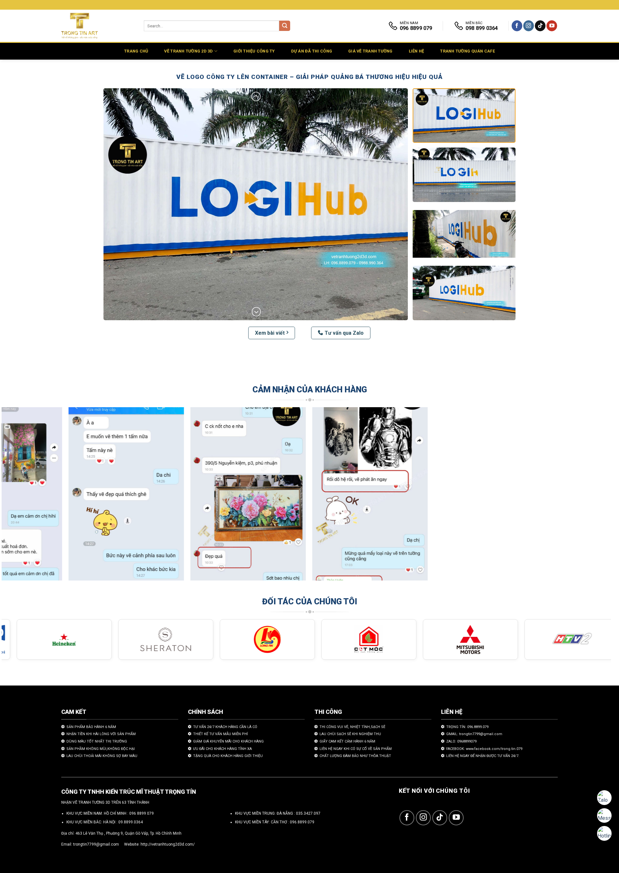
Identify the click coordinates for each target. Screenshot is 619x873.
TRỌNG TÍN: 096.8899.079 (467, 727)
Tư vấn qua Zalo (344, 333)
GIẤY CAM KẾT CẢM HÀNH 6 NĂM (347, 741)
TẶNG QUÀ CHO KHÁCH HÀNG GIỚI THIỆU (228, 756)
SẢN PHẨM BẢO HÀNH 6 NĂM (91, 727)
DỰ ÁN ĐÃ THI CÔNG (311, 51)
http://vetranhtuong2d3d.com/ (168, 844)
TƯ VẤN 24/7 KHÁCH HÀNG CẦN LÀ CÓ (225, 727)
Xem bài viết (270, 333)
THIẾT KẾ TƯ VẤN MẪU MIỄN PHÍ (220, 734)
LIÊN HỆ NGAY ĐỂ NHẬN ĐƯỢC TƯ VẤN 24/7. (482, 756)
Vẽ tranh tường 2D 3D (188, 51)
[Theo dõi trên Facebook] (517, 25)
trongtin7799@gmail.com (96, 844)
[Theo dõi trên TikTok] (540, 25)
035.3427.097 (308, 813)
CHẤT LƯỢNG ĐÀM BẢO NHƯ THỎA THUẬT (355, 756)
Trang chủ (136, 51)
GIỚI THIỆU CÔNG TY (254, 51)
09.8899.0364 (130, 822)
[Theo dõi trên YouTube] (551, 25)
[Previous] (22, 497)
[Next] (590, 497)
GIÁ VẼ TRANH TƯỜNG (370, 51)
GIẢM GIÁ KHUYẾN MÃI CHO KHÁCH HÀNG (228, 741)
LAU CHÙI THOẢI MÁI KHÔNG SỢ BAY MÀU (101, 756)
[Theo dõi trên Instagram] (528, 25)
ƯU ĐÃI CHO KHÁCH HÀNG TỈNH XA (222, 749)
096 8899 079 (141, 813)
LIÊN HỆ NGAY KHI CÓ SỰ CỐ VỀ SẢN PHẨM (355, 749)
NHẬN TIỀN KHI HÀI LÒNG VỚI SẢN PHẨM (101, 734)
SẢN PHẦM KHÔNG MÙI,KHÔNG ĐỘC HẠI (100, 749)
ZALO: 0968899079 (461, 741)
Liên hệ (416, 51)
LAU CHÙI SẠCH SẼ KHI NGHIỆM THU (350, 734)
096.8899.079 (302, 822)
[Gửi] (284, 26)
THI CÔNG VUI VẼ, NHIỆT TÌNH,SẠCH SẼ (352, 727)
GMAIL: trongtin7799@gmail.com (474, 734)
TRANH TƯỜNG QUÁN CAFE (467, 51)
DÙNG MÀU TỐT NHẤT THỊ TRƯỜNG (96, 741)
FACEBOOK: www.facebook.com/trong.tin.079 (484, 749)
